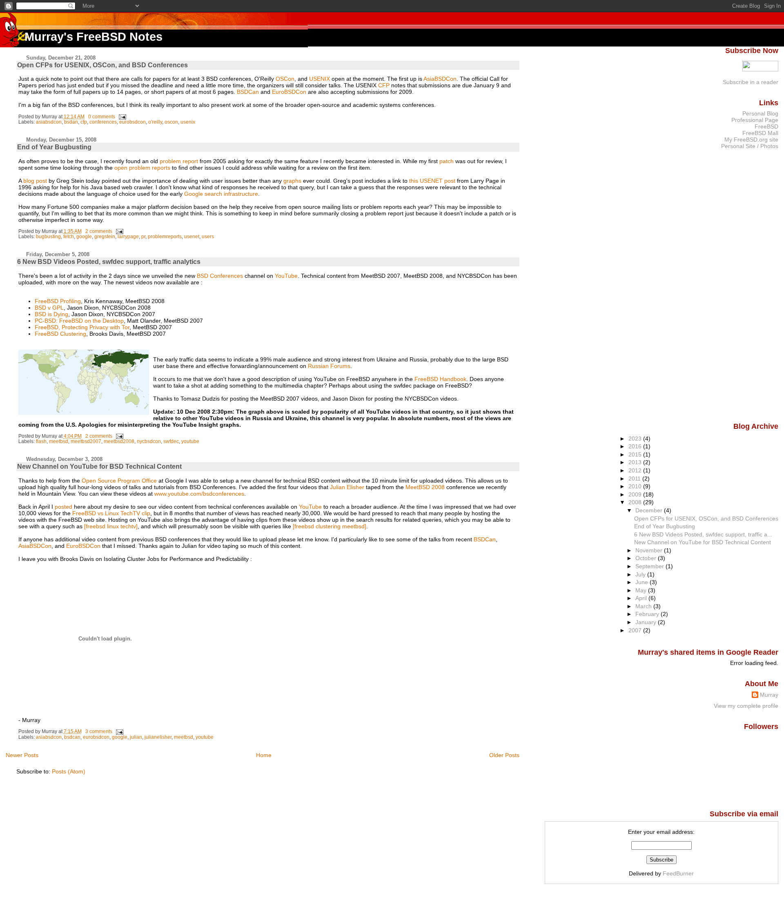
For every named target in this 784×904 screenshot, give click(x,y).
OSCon (285, 78)
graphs (292, 180)
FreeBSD (766, 126)
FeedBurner (678, 873)
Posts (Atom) (68, 771)
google (84, 236)
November (649, 550)
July (641, 574)
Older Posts (504, 755)
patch (446, 161)
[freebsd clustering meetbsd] (329, 526)
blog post (35, 180)
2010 (635, 486)
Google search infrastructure (221, 194)
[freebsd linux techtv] (111, 526)
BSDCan (248, 92)
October (646, 558)
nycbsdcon (149, 441)
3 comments (98, 731)
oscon (171, 122)
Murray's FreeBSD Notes (93, 36)
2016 (635, 446)
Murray (769, 694)
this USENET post (432, 180)
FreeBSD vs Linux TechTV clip (111, 513)
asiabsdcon (49, 122)
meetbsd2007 (86, 441)
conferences (103, 122)
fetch (68, 236)
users (208, 236)
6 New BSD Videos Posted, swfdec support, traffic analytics (108, 261)
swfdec (171, 441)
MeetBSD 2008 (425, 487)
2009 (635, 494)
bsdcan (72, 737)
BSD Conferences (220, 276)
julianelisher (158, 737)
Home (264, 755)
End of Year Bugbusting (54, 147)
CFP (384, 85)
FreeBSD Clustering (60, 333)
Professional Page (754, 120)
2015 (635, 454)
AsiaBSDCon (440, 78)
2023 (635, 438)
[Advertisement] (745, 285)
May (641, 590)
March (644, 606)
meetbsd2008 (119, 441)
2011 (635, 478)
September (650, 566)
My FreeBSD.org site (751, 139)
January (646, 622)
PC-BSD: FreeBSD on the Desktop (79, 320)
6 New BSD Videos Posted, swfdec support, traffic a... (703, 534)
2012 (635, 470)
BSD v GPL (49, 307)
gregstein (104, 236)
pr (143, 236)
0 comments (101, 116)
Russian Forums (329, 366)
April (641, 598)
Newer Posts (22, 755)
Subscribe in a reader (750, 82)
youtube (190, 441)
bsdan (71, 122)
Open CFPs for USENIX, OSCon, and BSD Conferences (102, 65)
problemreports (165, 236)
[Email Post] (121, 116)
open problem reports (142, 167)
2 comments (98, 231)
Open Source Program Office (119, 480)
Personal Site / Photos (749, 146)
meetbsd (58, 441)
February (648, 614)
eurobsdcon (132, 122)
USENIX (319, 78)
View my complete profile (746, 705)
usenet (191, 236)
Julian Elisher (347, 487)
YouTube (286, 276)
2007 (635, 630)
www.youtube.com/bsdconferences (199, 493)
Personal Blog (760, 113)
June (642, 582)
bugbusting (48, 236)
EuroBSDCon (289, 92)
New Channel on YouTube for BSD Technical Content (99, 466)
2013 (635, 462)
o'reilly (155, 122)
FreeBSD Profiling (58, 301)
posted (63, 506)
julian (136, 737)
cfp (83, 122)
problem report (179, 161)
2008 (635, 502)
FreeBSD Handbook (440, 379)
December (649, 510)
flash (41, 441)
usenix (187, 122)
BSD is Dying (51, 314)
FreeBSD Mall (760, 133)
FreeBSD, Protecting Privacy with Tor (82, 327)
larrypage (128, 236)
